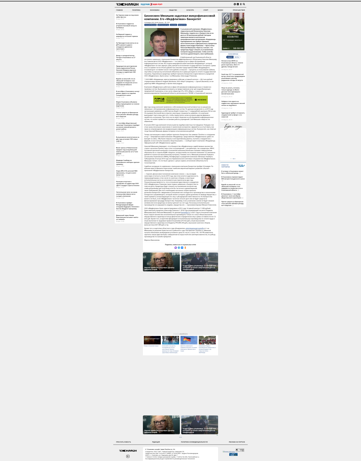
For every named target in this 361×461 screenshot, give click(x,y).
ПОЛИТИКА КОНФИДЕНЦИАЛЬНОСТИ (194, 442)
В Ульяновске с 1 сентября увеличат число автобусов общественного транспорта (231, 192)
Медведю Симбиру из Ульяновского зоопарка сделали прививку (127, 162)
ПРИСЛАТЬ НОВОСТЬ (123, 442)
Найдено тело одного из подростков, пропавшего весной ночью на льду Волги (233, 103)
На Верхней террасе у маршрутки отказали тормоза (127, 35)
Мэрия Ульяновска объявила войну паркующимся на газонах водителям (127, 104)
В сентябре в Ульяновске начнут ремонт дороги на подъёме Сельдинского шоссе (128, 93)
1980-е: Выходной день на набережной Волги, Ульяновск (231, 144)
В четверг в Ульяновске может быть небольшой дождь (232, 168)
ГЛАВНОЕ (119, 10)
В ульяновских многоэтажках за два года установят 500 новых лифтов (127, 139)
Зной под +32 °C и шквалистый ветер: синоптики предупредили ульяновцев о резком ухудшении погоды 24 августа (233, 77)
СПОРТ (205, 10)
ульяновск (173, 25)
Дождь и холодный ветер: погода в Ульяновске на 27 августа (125, 57)
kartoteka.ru (185, 212)
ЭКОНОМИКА (154, 10)
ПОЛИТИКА (136, 10)
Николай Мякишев (150, 25)
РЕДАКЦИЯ (156, 442)
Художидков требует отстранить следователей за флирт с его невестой (233, 115)
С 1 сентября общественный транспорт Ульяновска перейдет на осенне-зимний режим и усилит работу (128, 126)
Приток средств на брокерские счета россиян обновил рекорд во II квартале (127, 114)
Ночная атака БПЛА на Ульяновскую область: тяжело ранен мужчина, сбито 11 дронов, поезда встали (232, 64)
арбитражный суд (163, 25)
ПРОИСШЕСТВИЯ (239, 10)
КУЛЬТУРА (190, 10)
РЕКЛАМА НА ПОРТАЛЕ (237, 442)
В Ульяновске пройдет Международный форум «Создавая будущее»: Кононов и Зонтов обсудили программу (127, 206)
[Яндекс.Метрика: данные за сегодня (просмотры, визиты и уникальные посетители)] (229, 451)
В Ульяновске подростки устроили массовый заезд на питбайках (126, 26)
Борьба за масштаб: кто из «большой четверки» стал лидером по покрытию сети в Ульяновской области (126, 82)
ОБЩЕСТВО (173, 10)
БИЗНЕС (220, 10)
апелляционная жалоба (195, 228)
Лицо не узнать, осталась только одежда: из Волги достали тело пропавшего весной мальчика (230, 91)
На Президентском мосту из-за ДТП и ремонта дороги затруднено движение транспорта (127, 46)
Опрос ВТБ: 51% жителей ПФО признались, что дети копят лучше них (126, 173)
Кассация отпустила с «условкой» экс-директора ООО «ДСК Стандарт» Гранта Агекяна (127, 183)
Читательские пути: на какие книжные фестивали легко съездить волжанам (126, 194)
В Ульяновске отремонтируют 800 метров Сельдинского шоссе (233, 174)
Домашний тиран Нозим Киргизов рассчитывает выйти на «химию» (127, 217)
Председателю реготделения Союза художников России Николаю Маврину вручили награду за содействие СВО (126, 69)
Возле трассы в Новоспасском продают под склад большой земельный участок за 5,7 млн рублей (127, 151)
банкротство (182, 25)
